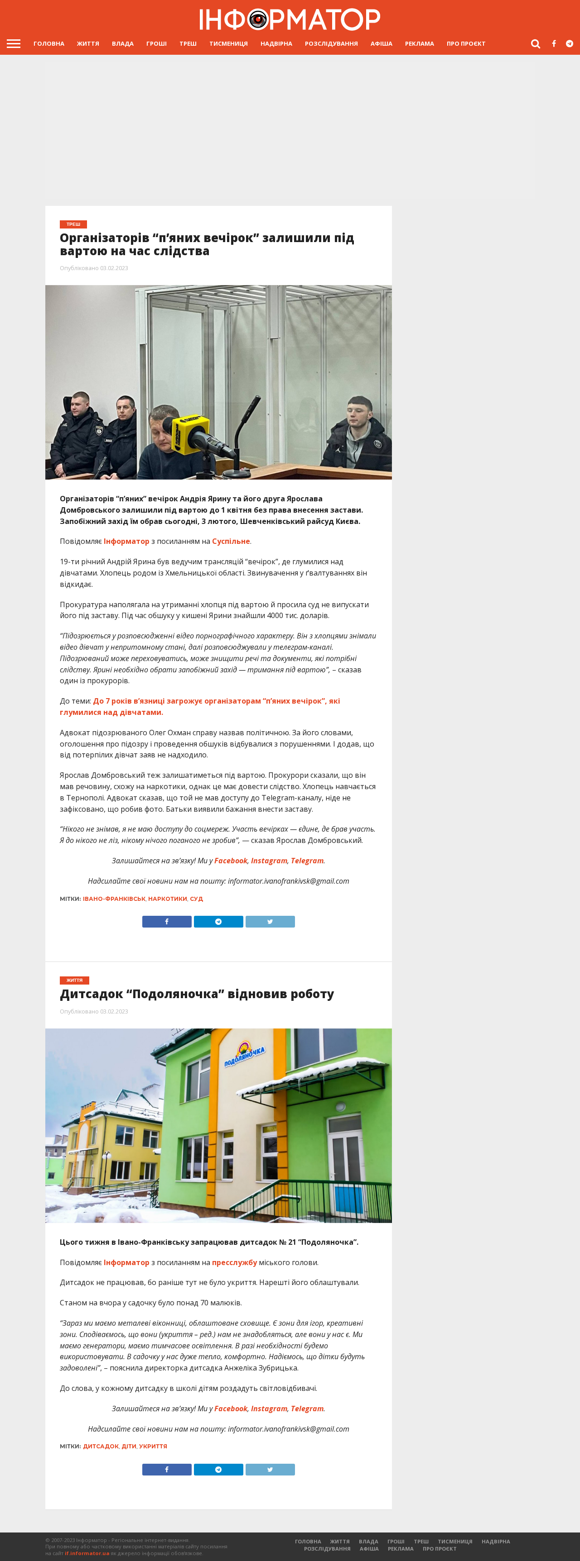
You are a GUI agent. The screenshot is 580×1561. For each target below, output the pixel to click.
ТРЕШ (188, 43)
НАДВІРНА (276, 43)
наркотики (167, 898)
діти (128, 1446)
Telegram (306, 861)
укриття (153, 1446)
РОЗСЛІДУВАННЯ (331, 43)
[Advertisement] (290, 129)
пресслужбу (234, 1262)
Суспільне (231, 541)
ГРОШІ (156, 43)
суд (196, 898)
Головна (49, 43)
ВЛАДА (123, 43)
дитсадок (101, 1446)
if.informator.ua (87, 1553)
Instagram (268, 861)
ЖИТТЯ (88, 43)
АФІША (381, 43)
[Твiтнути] (270, 919)
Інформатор (127, 541)
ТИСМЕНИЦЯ (228, 43)
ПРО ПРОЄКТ (466, 43)
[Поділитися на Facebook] (167, 919)
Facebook (230, 861)
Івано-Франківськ (114, 898)
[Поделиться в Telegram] (218, 1467)
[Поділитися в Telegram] (218, 919)
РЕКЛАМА (419, 43)
